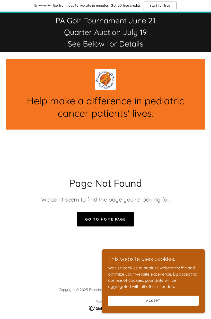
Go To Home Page (105, 219)
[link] (105, 79)
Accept (153, 301)
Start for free (160, 5)
